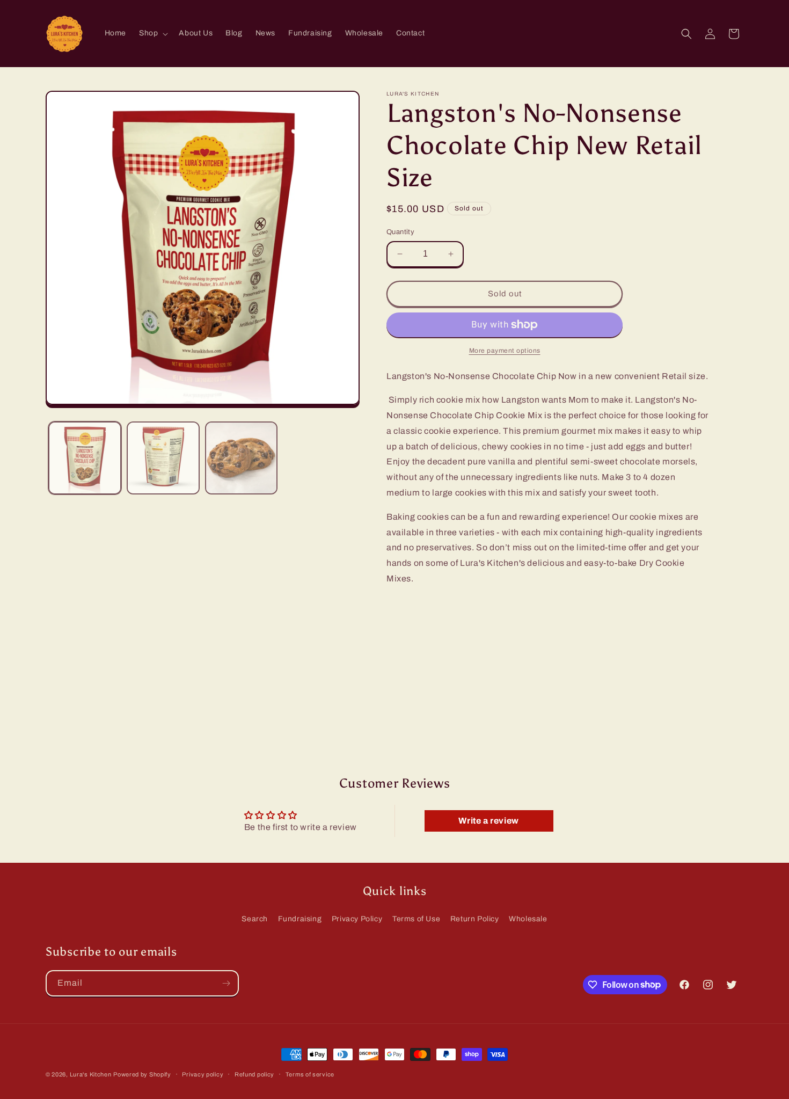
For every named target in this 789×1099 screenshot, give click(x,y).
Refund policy (254, 1074)
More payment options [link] (504, 350)
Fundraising (300, 919)
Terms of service (310, 1074)
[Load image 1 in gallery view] (84, 457)
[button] (152, 33)
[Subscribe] (226, 983)
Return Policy (474, 919)
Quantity (400, 232)
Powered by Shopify (142, 1074)
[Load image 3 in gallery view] (241, 457)
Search (255, 919)
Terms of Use (416, 919)
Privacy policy (202, 1074)
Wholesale (528, 919)
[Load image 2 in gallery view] (163, 457)
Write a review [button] (488, 820)
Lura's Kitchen (91, 1074)
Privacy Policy (357, 919)
